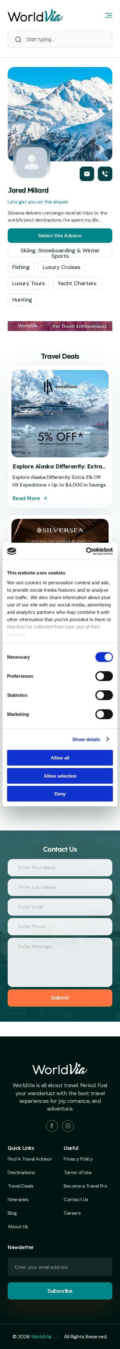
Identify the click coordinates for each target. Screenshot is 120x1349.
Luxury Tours (28, 283)
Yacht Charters (77, 283)
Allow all (60, 757)
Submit (60, 997)
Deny (60, 793)
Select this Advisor (60, 235)
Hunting (22, 299)
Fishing (21, 267)
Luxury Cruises (61, 267)
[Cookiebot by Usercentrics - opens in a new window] (86, 551)
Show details (86, 739)
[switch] (104, 676)
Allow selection (60, 775)
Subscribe (59, 1291)
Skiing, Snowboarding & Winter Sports (60, 252)
